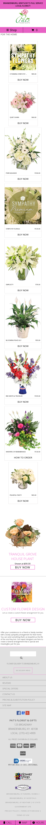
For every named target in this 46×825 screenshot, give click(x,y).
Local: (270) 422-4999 (23, 733)
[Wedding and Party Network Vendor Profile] (23, 790)
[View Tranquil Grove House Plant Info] (23, 529)
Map (24, 822)
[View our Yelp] (27, 714)
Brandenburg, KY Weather (18, 802)
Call (8, 822)
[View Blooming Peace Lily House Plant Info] (23, 317)
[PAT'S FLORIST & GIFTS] (23, 23)
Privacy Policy (12, 811)
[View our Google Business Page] (23, 714)
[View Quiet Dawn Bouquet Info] (23, 100)
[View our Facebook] (19, 714)
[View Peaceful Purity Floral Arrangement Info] (23, 478)
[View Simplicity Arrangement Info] (23, 261)
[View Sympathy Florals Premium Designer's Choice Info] (23, 205)
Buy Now (23, 79)
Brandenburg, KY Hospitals (23, 798)
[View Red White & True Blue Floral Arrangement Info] (23, 373)
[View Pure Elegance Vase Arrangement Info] (23, 150)
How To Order (23, 457)
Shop (13, 30)
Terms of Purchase (30, 811)
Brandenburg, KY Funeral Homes (22, 794)
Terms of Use (23, 815)
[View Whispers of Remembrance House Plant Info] (23, 428)
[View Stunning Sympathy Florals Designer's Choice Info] (23, 57)
